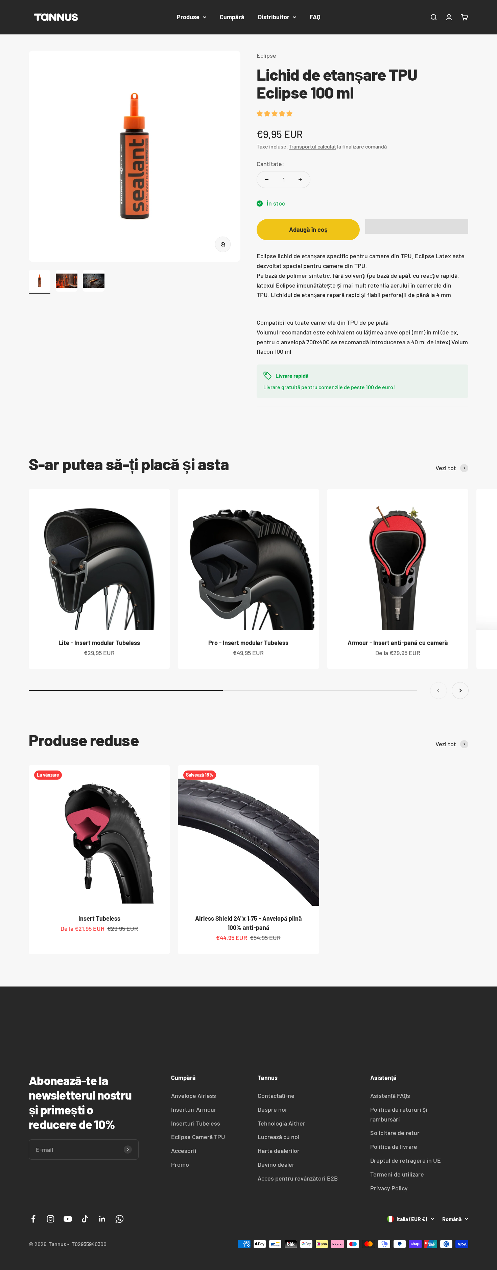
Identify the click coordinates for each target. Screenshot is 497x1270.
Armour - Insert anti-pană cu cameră (398, 642)
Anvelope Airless (193, 1095)
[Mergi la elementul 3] (93, 282)
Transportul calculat (312, 146)
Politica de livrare (393, 1146)
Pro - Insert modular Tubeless (248, 642)
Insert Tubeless (99, 918)
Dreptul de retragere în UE (405, 1160)
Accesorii (183, 1150)
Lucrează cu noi (279, 1136)
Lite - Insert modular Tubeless (99, 642)
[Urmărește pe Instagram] (50, 1218)
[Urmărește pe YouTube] (67, 1218)
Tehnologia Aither (281, 1123)
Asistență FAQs (390, 1095)
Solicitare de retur (395, 1132)
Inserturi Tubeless (195, 1123)
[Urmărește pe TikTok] (85, 1218)
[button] (275, 113)
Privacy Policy (389, 1188)
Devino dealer (276, 1164)
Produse (188, 17)
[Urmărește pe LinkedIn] (102, 1218)
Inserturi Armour (193, 1109)
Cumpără (232, 17)
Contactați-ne (276, 1095)
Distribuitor (273, 17)
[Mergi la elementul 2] (66, 282)
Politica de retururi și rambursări (398, 1114)
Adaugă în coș (308, 229)
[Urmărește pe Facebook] (33, 1218)
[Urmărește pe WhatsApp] (119, 1218)
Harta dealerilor (279, 1150)
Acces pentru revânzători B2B (298, 1178)
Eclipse (266, 55)
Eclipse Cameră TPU (198, 1136)
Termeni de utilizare (397, 1174)
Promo (180, 1164)
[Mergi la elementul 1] (39, 282)
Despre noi (272, 1109)
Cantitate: (270, 163)
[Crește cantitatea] (300, 179)
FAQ (315, 17)
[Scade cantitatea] (267, 179)
